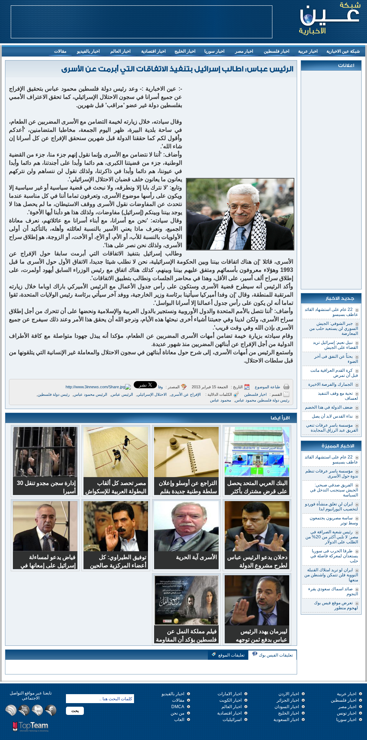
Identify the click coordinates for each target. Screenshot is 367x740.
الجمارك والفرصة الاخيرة (330, 384)
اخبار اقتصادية (153, 51)
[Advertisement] (141, 22)
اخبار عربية (309, 52)
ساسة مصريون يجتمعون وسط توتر (334, 520)
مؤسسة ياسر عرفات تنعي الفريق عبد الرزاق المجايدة (332, 428)
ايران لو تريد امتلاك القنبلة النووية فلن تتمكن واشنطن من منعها (331, 574)
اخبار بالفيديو (88, 51)
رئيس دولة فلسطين (54, 394)
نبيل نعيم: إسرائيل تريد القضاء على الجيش (335, 345)
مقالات (60, 51)
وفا (160, 387)
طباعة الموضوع (267, 387)
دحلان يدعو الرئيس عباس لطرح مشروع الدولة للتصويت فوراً (257, 565)
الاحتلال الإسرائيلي (152, 394)
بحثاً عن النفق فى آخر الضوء (336, 359)
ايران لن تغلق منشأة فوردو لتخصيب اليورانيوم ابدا (331, 506)
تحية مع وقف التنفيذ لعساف (338, 396)
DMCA (177, 706)
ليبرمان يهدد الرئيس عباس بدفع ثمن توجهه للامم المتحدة (261, 639)
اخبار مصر (244, 51)
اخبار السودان (287, 706)
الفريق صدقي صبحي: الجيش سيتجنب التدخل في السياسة (334, 490)
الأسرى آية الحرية (196, 557)
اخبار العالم (120, 51)
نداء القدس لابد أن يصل (332, 416)
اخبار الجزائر (288, 700)
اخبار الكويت (230, 700)
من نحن (177, 713)
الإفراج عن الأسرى (186, 394)
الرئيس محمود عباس (90, 394)
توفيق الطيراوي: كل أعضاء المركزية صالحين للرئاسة (118, 565)
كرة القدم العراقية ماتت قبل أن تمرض (334, 373)
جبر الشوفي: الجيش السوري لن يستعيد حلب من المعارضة (333, 328)
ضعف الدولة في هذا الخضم (329, 407)
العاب (179, 719)
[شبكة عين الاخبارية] (330, 17)
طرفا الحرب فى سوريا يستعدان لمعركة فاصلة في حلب (334, 555)
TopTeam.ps (30, 727)
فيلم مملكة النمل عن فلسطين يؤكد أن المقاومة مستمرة (186, 639)
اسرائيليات (232, 719)
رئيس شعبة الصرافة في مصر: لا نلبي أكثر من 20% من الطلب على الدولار (331, 536)
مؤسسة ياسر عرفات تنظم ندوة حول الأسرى (331, 473)
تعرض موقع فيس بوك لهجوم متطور (336, 605)
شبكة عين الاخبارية (343, 51)
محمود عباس (220, 400)
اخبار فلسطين (276, 51)
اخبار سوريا (214, 51)
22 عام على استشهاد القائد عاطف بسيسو (331, 312)
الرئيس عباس (122, 394)
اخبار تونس (346, 713)
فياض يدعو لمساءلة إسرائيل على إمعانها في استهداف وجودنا (48, 565)
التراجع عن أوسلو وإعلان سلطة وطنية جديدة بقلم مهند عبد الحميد (188, 491)
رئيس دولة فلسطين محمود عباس (262, 400)
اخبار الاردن (288, 693)
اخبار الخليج (187, 52)
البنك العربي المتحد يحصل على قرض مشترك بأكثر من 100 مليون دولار (257, 491)
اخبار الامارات (230, 693)
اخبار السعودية (286, 719)
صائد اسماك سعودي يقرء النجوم (333, 591)
